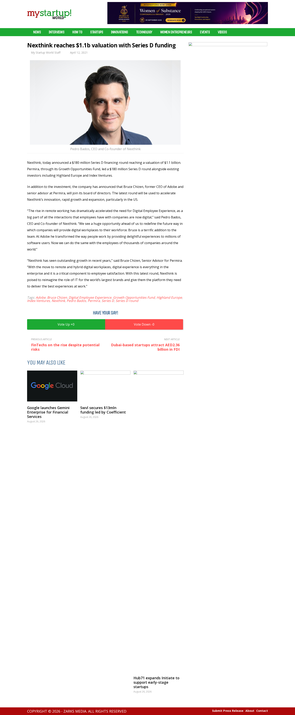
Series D (108, 300)
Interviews (56, 32)
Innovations (119, 32)
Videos (222, 32)
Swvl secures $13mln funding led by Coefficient (103, 410)
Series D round (127, 300)
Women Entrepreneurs (176, 32)
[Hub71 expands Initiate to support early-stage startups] (158, 521)
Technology (144, 32)
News (37, 32)
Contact (262, 710)
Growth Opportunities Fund (134, 297)
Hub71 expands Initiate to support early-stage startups (156, 682)
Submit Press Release (227, 710)
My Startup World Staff (45, 52)
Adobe (41, 297)
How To (77, 32)
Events (205, 32)
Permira (94, 300)
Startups (96, 32)
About (249, 710)
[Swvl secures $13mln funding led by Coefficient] (105, 386)
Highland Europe (169, 297)
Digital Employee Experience (90, 297)
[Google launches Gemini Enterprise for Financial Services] (52, 386)
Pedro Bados (76, 300)
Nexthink (58, 300)
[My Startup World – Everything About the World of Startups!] (49, 21)
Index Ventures (38, 300)
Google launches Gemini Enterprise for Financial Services (48, 412)
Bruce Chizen (57, 297)
